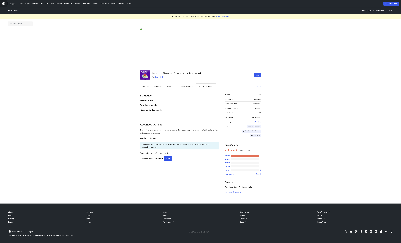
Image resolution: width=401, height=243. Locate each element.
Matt (319, 215)
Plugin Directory (13, 10)
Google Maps (256, 131)
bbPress (321, 219)
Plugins (88, 219)
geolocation (246, 131)
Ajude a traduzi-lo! (222, 16)
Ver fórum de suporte (233, 192)
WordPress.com (323, 212)
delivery (257, 127)
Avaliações (158, 86)
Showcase (89, 212)
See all (258, 174)
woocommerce (255, 135)
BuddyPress (322, 222)
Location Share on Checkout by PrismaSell (176, 73)
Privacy (10, 222)
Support (166, 215)
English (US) (257, 122)
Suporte (258, 86)
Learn (165, 212)
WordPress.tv (168, 222)
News (10, 215)
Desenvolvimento (186, 86)
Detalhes (145, 86)
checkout (250, 127)
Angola (30, 232)
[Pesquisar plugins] (30, 23)
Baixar (257, 75)
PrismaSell (159, 77)
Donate (243, 219)
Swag (243, 222)
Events (242, 215)
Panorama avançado (206, 86)
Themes (88, 215)
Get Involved (244, 212)
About (10, 212)
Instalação (171, 86)
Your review (229, 174)
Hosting (11, 219)
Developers (167, 219)
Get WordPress (391, 4)
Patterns (88, 222)
